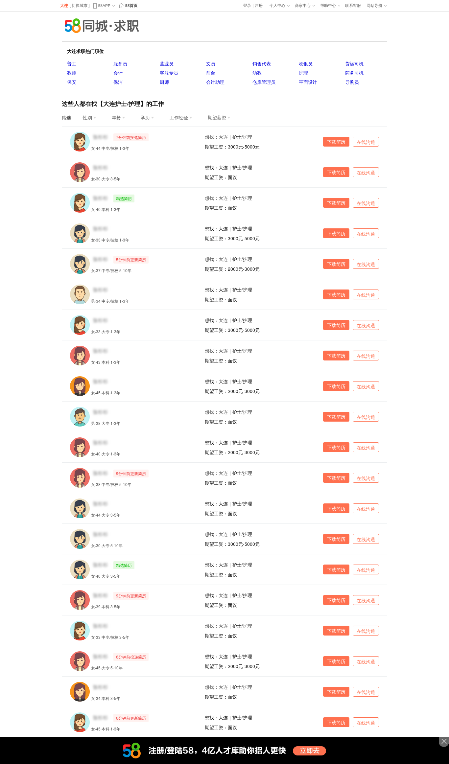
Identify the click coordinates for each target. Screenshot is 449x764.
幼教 (257, 72)
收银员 (306, 63)
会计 (118, 72)
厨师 (164, 82)
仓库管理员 (263, 82)
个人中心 (277, 5)
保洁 (118, 82)
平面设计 (308, 82)
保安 (71, 82)
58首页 (131, 5)
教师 (71, 72)
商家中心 (303, 5)
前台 (210, 72)
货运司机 (354, 63)
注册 (259, 5)
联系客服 (353, 5)
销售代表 (261, 63)
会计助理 (215, 82)
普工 (71, 63)
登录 (247, 5)
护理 (303, 72)
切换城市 (79, 5)
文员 (210, 63)
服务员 (120, 63)
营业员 (167, 63)
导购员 (352, 82)
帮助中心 (328, 5)
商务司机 (354, 72)
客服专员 (169, 72)
